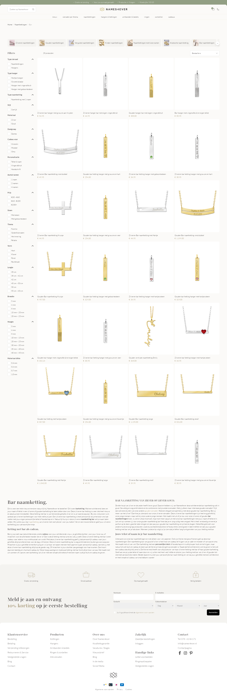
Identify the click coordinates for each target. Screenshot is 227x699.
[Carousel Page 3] (59, 107)
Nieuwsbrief (98, 652)
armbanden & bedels (130, 17)
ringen (146, 17)
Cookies (128, 689)
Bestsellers (196, 53)
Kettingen (54, 639)
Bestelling (12, 639)
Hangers (54, 643)
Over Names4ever (101, 639)
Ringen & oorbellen (59, 652)
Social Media (98, 666)
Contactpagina (185, 648)
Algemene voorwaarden (104, 689)
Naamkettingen (21, 24)
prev (41, 84)
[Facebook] (180, 653)
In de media (98, 661)
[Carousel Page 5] (64, 107)
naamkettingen (89, 17)
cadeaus (171, 17)
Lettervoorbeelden (144, 657)
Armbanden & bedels (60, 648)
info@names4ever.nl (187, 643)
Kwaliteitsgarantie (101, 643)
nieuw (54, 17)
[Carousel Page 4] (61, 107)
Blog (10, 661)
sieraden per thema (70, 17)
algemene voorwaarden (145, 612)
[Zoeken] (33, 9)
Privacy (120, 689)
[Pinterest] (191, 653)
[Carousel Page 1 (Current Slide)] (54, 107)
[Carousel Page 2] (57, 107)
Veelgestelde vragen (17, 657)
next (78, 84)
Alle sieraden (56, 657)
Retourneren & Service (18, 652)
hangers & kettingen (109, 17)
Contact (11, 666)
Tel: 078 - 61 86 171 (187, 639)
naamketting (34, 522)
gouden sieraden (151, 511)
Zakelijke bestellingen (145, 639)
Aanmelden (213, 612)
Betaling (11, 643)
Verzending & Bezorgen (18, 648)
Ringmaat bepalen (143, 661)
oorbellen (159, 17)
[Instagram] (185, 653)
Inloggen (139, 643)
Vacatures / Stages (101, 648)
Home (10, 24)
